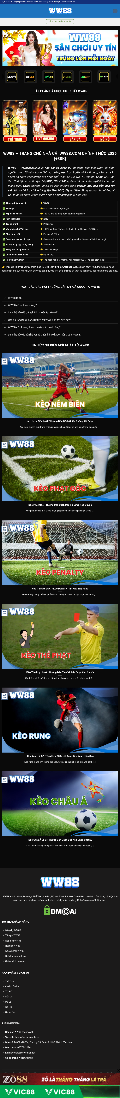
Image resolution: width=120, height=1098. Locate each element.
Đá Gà (8, 1001)
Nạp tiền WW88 (13, 940)
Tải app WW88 (12, 935)
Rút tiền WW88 (12, 945)
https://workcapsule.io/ (27, 1037)
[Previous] (8, 48)
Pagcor (46, 234)
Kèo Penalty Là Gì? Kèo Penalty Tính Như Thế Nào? (60, 588)
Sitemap (28, 1057)
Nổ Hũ (8, 1006)
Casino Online (12, 986)
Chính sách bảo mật (15, 961)
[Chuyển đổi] (5, 298)
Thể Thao (9, 981)
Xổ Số (8, 991)
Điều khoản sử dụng (15, 956)
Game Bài (10, 1012)
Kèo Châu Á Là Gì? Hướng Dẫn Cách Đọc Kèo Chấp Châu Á (60, 839)
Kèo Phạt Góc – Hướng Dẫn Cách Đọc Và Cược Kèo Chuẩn (60, 505)
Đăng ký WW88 (13, 930)
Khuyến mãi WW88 (14, 951)
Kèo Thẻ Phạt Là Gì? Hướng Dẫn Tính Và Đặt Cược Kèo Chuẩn (60, 672)
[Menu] (115, 11)
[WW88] (60, 11)
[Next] (111, 48)
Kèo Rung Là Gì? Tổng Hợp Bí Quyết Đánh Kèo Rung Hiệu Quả (60, 756)
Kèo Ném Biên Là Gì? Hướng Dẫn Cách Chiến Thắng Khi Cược (60, 421)
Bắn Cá (8, 996)
